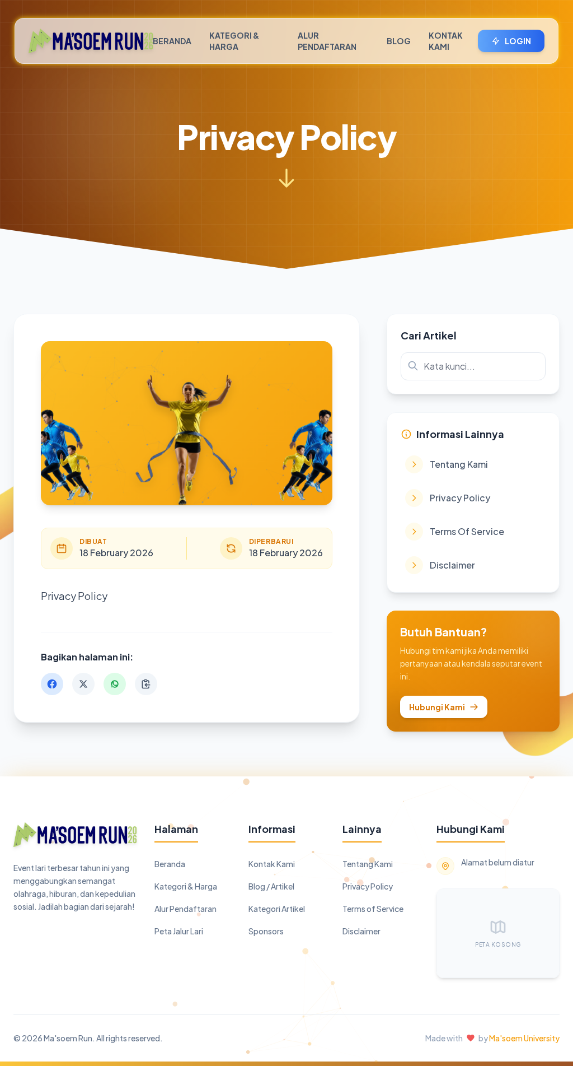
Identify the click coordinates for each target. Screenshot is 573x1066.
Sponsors (266, 931)
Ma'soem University (524, 1038)
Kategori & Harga (234, 41)
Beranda (172, 41)
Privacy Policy (367, 886)
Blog (399, 41)
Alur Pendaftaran (327, 41)
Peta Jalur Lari (178, 931)
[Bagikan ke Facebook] (52, 684)
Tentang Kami (367, 864)
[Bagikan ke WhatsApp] (115, 684)
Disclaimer (361, 931)
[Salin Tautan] (146, 684)
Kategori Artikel (276, 909)
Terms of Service (372, 909)
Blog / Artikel (271, 886)
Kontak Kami (446, 41)
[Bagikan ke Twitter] (83, 684)
